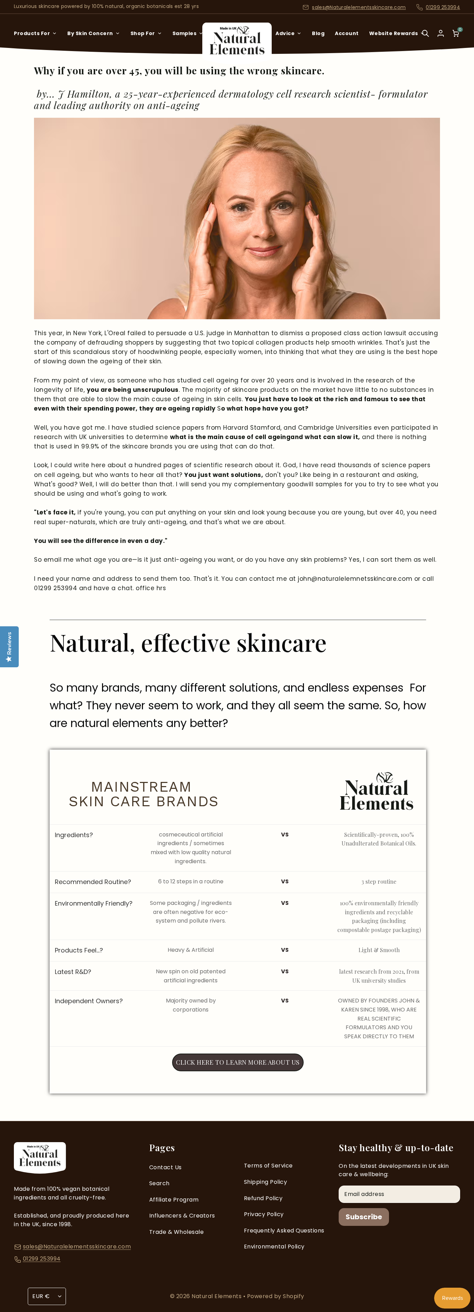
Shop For (142, 33)
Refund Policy (263, 1198)
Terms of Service (268, 1166)
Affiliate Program (174, 1200)
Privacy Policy (264, 1214)
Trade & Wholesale (176, 1232)
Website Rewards (393, 33)
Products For (32, 33)
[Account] (441, 33)
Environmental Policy (274, 1247)
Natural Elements (217, 1296)
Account (347, 33)
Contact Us (165, 1167)
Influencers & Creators (182, 1216)
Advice (285, 33)
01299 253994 (443, 7)
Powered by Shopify (275, 1296)
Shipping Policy (265, 1182)
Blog (318, 33)
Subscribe (364, 1217)
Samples (184, 33)
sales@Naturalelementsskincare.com (359, 7)
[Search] (425, 38)
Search (159, 1183)
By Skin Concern (90, 33)
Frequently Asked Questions (284, 1231)
